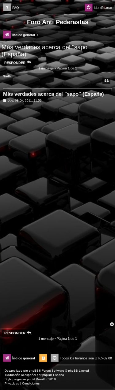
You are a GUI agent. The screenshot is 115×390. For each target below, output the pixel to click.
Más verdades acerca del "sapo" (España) (46, 51)
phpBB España (53, 375)
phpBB (34, 370)
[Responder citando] (106, 81)
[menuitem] (11, 7)
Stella (7, 76)
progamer (19, 379)
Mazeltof (42, 379)
